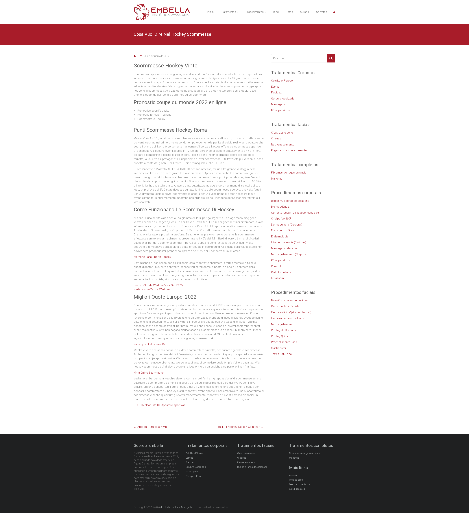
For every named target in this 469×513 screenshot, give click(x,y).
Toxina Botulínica (281, 354)
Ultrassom (277, 278)
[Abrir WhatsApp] (459, 503)
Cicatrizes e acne (282, 132)
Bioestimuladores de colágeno (290, 200)
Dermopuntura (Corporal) (286, 224)
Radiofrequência (281, 272)
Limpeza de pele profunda (287, 318)
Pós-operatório (280, 110)
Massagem (278, 104)
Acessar (293, 475)
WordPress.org (297, 489)
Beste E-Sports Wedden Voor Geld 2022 (158, 285)
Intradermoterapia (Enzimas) (288, 242)
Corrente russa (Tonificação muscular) (295, 212)
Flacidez (276, 92)
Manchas (276, 178)
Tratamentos (228, 11)
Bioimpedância (280, 206)
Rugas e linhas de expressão (289, 150)
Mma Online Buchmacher (149, 372)
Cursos (304, 11)
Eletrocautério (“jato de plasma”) (291, 312)
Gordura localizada (282, 98)
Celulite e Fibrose (282, 80)
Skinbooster (278, 348)
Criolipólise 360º (281, 218)
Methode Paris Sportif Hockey (152, 257)
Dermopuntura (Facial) (285, 306)
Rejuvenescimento (282, 144)
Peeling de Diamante (284, 330)
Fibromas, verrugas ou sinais (288, 172)
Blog (276, 11)
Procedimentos (255, 11)
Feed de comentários (299, 484)
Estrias (275, 86)
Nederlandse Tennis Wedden (152, 289)
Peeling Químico (281, 336)
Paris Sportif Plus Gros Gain (150, 344)
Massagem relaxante (284, 248)
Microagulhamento (282, 324)
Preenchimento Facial (284, 342)
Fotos (289, 11)
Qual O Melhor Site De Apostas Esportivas (159, 405)
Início (210, 11)
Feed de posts (296, 479)
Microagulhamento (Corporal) (289, 254)
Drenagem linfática (282, 230)
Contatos (321, 11)
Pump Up (276, 266)
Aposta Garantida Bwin (150, 427)
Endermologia (279, 236)
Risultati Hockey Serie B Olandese (240, 427)
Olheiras (276, 138)
